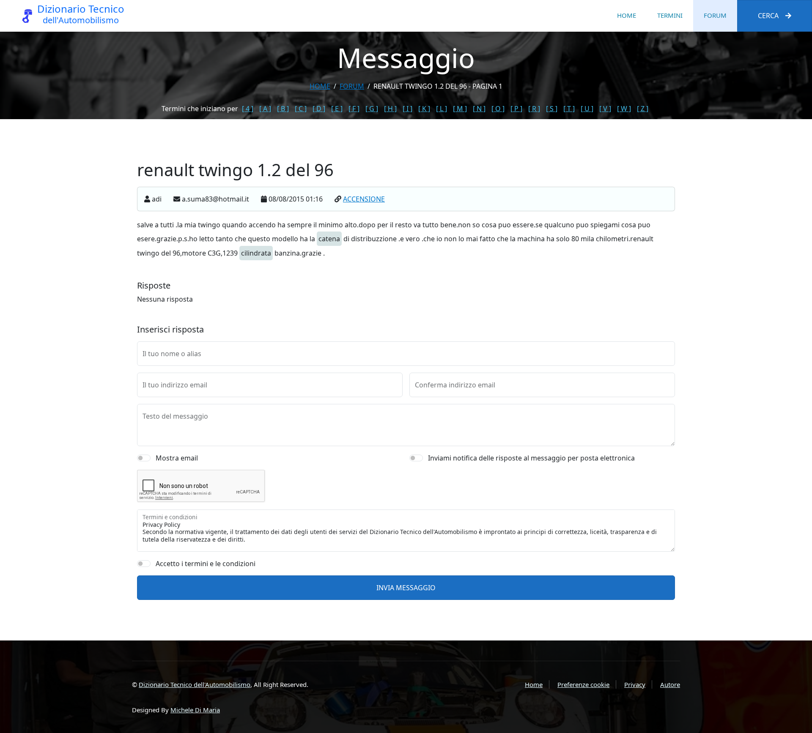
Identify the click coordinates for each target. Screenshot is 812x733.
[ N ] (479, 108)
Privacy (634, 684)
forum (352, 86)
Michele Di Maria (195, 710)
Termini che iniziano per (200, 108)
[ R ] (534, 108)
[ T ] (569, 108)
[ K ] (424, 108)
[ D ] (319, 108)
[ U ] (587, 108)
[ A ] (265, 108)
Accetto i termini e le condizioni (205, 563)
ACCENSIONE (364, 199)
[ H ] (390, 108)
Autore (670, 684)
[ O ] (498, 108)
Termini (670, 15)
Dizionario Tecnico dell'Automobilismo (194, 684)
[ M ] (460, 108)
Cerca (768, 15)
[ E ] (337, 108)
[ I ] (407, 108)
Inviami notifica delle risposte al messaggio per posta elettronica (531, 458)
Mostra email (177, 458)
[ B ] (283, 108)
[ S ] (551, 108)
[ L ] (441, 108)
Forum (715, 15)
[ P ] (516, 108)
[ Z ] (642, 108)
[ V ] (605, 108)
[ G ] (371, 108)
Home (626, 15)
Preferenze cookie (583, 684)
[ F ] (353, 108)
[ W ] (624, 108)
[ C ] (301, 108)
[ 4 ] (247, 108)
